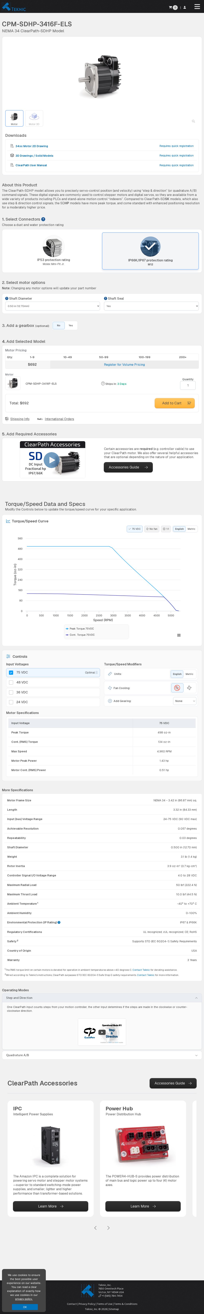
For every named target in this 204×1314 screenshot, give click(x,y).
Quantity (188, 379)
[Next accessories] (108, 1228)
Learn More (47, 1206)
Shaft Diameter (20, 299)
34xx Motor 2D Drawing (31, 146)
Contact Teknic (141, 970)
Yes (71, 325)
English (179, 529)
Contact (72, 1304)
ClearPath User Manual (31, 165)
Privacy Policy (87, 1304)
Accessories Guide (124, 467)
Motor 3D (34, 124)
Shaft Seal (115, 299)
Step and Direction (19, 997)
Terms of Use (104, 1304)
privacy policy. (24, 1298)
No (58, 325)
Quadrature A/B (17, 1055)
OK (25, 1307)
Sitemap (114, 1309)
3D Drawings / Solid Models (34, 155)
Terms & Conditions (125, 1304)
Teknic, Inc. (104, 1285)
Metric (191, 529)
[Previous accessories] (95, 1228)
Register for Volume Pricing (124, 365)
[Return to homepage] (13, 11)
